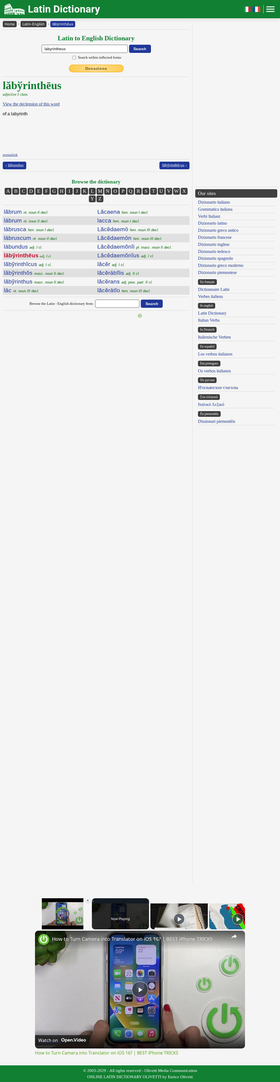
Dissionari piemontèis (216, 421)
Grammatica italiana (215, 209)
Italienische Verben (214, 337)
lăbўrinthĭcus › (174, 165)
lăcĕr (111, 264)
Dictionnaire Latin (213, 289)
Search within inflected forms (99, 57)
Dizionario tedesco (214, 251)
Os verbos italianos (214, 371)
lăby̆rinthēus (62, 24)
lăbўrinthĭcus (28, 264)
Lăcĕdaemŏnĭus (125, 255)
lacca (118, 220)
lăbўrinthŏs (34, 273)
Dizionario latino (212, 223)
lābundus (23, 246)
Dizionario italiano (214, 202)
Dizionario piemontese (217, 272)
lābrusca (29, 229)
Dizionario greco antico (218, 230)
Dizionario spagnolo (215, 258)
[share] (234, 936)
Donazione (96, 68)
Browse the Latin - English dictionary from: (62, 304)
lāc (21, 290)
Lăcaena (122, 212)
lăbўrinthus (34, 281)
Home (10, 24)
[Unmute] (45, 926)
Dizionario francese (215, 237)
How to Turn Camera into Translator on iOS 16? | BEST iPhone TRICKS (132, 939)
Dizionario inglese (213, 244)
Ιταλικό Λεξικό (211, 404)
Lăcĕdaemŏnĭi (134, 246)
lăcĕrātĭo (124, 290)
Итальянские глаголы (218, 387)
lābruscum (31, 238)
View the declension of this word (31, 104)
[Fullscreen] (87, 926)
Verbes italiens (210, 296)
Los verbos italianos (215, 354)
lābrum (26, 220)
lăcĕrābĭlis (118, 273)
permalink (10, 155)
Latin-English (33, 24)
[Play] (38, 926)
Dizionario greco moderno (220, 265)
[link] (43, 939)
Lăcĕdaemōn (129, 238)
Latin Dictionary (212, 313)
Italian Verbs (209, 320)
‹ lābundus (14, 165)
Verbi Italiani (209, 216)
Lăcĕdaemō (128, 229)
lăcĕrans (125, 281)
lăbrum (26, 212)
